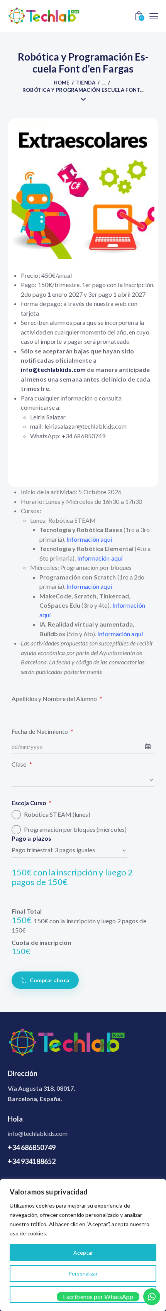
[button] (153, 15)
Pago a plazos (31, 838)
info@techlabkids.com (38, 1133)
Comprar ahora (49, 980)
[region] (83, 1245)
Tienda (86, 82)
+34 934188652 (32, 1161)
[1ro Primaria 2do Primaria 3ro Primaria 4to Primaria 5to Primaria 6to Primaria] (83, 779)
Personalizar (83, 1273)
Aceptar (83, 1252)
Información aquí (100, 558)
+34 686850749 (32, 1147)
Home (61, 82)
